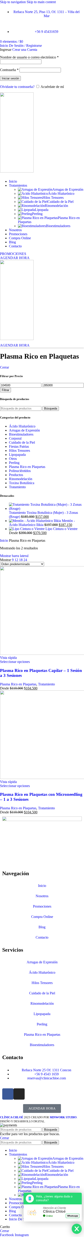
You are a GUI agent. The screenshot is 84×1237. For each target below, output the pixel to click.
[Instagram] (19, 1094)
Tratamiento (17, 487)
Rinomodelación (20, 479)
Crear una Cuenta (24, 49)
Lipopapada (17, 454)
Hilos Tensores (19, 450)
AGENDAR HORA (15, 258)
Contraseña (9, 70)
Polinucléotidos (20, 471)
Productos (16, 475)
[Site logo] (17, 171)
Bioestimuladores (58, 226)
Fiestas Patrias (19, 446)
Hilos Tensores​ (53, 197)
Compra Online (42, 917)
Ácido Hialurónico (61, 193)
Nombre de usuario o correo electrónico (29, 57)
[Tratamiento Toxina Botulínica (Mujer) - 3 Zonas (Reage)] (46, 508)
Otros (13, 459)
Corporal (15, 438)
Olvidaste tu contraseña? (17, 87)
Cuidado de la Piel (22, 442)
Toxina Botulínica (21, 483)
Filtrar (5, 390)
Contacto (42, 937)
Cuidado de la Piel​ (60, 202)
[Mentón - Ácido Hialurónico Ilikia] (35, 521)
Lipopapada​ (42, 1014)
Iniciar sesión (10, 78)
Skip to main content (41, 2)
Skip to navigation (13, 2)
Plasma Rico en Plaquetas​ (42, 1034)
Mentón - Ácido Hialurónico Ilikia (42, 523)
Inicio (4, 540)
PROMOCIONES (13, 254)
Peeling (37, 214)
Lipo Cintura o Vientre (61, 529)
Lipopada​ (41, 210)
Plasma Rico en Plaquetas (27, 467)
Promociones (42, 906)
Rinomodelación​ (56, 206)
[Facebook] (7, 1094)
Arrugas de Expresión (67, 189)
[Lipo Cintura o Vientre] (27, 529)
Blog (42, 927)
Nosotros (42, 896)
